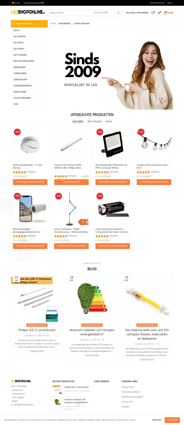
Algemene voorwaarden (132, 397)
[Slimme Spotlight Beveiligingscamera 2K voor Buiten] (30, 209)
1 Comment (84, 391)
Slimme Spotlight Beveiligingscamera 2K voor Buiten (27, 232)
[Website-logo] (28, 13)
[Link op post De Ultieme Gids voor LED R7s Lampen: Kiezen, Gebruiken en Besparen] (147, 299)
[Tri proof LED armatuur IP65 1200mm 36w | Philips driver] (71, 145)
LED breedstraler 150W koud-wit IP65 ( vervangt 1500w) (111, 166)
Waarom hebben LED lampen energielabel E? (92, 332)
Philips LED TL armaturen (37, 330)
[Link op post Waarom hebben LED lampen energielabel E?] (92, 299)
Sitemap (125, 407)
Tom (43, 336)
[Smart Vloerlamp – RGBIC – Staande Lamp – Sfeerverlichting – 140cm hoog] (71, 209)
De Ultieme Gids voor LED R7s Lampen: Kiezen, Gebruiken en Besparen (147, 334)
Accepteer (172, 420)
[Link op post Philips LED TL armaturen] (37, 299)
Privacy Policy (128, 387)
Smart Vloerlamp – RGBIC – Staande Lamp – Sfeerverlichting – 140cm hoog (70, 232)
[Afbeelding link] (21, 382)
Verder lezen (37, 351)
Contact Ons (127, 402)
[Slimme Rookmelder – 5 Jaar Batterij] (30, 145)
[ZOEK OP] (118, 13)
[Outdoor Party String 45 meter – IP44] (154, 145)
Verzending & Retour (131, 392)
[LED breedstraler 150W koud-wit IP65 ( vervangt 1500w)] (112, 145)
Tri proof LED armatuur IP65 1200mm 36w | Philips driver (67, 166)
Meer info (157, 420)
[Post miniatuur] (57, 390)
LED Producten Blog (37, 325)
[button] (30, 182)
